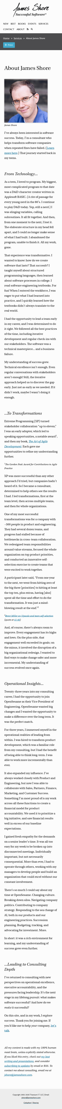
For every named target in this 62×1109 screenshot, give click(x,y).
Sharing (35, 1103)
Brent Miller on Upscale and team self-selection (29, 615)
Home (6, 38)
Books (22, 23)
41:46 (17, 619)
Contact (8, 29)
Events (32, 23)
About (21, 29)
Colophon (27, 1103)
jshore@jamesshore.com (18, 1074)
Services (43, 23)
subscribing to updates (17, 1065)
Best (13, 23)
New (5, 23)
